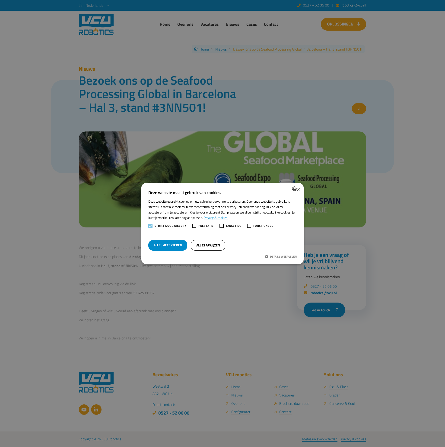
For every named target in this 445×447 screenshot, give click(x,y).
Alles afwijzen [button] (208, 245)
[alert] (222, 223)
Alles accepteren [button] (168, 245)
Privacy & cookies (216, 217)
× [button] (298, 189)
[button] (222, 256)
